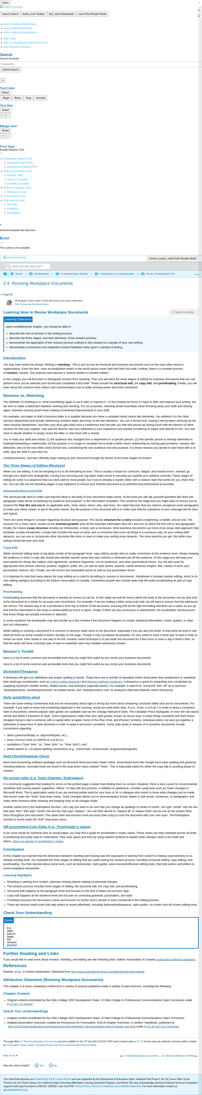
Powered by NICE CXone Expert (53, 1079)
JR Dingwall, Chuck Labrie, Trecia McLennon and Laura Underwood (41, 1045)
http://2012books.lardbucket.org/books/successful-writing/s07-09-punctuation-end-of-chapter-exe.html (71, 1026)
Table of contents (184, 312)
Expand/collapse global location (197, 273)
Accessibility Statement (128, 1086)
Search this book (9, 58)
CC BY (140, 1041)
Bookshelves (42, 273)
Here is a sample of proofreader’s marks (38, 841)
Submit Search (10, 69)
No (55, 1065)
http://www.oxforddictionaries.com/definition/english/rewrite (108, 971)
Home (19, 273)
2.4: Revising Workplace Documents (38, 1041)
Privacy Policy (83, 1086)
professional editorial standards (175, 959)
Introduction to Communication (117, 273)
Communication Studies (75, 273)
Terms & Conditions (103, 1086)
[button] (12, 208)
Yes (42, 1065)
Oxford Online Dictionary (65, 681)
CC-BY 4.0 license (21, 1004)
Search (9, 266)
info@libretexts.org (16, 1090)
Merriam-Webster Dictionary (104, 681)
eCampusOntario (40, 304)
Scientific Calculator (18, 183)
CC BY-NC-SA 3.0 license (163, 1026)
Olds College (21, 304)
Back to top (9, 1055)
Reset (5, 92)
